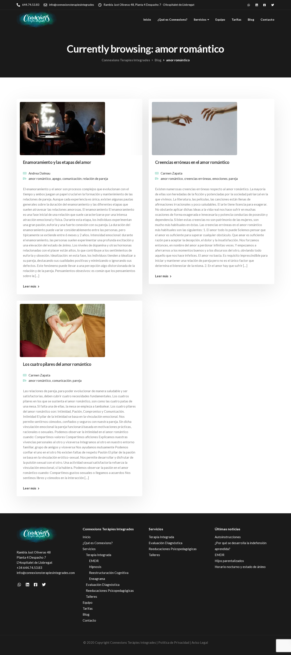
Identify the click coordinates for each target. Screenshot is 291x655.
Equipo (220, 19)
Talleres (91, 596)
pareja (233, 178)
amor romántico (40, 178)
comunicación (72, 178)
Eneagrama (97, 579)
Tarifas (236, 19)
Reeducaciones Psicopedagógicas (110, 590)
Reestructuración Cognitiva (108, 573)
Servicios (200, 19)
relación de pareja (95, 178)
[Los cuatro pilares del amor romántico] (62, 328)
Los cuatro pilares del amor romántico (57, 364)
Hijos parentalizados (229, 561)
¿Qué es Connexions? (172, 19)
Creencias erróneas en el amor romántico (192, 162)
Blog (251, 19)
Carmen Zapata (171, 173)
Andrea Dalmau (39, 173)
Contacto (267, 19)
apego (56, 178)
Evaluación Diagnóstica (103, 584)
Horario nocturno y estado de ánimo (240, 567)
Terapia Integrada (98, 555)
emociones (220, 178)
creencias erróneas (197, 178)
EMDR (94, 561)
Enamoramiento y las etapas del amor (57, 162)
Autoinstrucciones (228, 537)
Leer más (29, 286)
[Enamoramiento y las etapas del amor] (62, 127)
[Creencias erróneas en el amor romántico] (194, 127)
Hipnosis (95, 567)
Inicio (147, 19)
